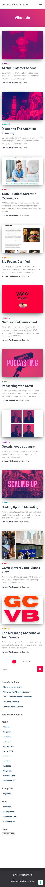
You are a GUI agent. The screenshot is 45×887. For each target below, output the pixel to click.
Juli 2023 (6, 737)
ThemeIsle (31, 881)
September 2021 (9, 781)
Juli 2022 (6, 756)
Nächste (26, 661)
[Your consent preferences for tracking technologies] (40, 882)
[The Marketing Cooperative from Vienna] (22, 610)
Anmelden (7, 807)
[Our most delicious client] (22, 299)
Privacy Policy (9, 834)
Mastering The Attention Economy (16, 692)
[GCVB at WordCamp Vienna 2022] (22, 545)
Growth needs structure (18, 446)
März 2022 (7, 771)
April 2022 (7, 766)
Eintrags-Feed (8, 812)
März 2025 (7, 732)
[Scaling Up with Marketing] (22, 484)
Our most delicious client (19, 322)
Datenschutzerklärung (22, 875)
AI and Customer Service (19, 68)
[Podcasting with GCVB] (22, 363)
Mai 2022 (6, 761)
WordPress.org (9, 821)
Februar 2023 (8, 746)
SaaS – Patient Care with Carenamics (18, 697)
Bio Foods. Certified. (16, 261)
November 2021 (9, 776)
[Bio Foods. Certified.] (22, 239)
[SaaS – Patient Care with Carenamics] (22, 171)
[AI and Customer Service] (22, 45)
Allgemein (6, 64)
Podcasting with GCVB (17, 386)
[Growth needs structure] (22, 423)
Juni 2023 (7, 742)
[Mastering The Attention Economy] (22, 106)
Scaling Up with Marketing (20, 507)
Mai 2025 (6, 727)
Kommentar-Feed (10, 816)
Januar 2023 (8, 751)
